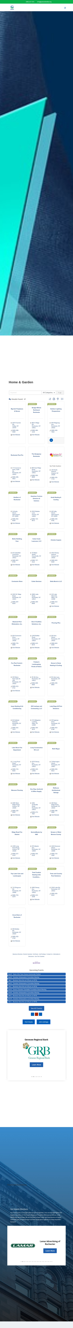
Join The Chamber (39, 956)
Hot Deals (35, 954)
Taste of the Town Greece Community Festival (26, 974)
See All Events (36, 1008)
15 (43, 1261)
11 (37, 1261)
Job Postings (42, 954)
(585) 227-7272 (30, 2)
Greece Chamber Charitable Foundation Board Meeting (29, 989)
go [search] (60, 392)
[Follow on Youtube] (36, 1014)
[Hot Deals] (51, 441)
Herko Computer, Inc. (36, 1048)
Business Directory (17, 954)
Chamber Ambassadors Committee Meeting (26, 977)
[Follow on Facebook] (32, 1014)
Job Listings (43, 1022)
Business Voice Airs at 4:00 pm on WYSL (25, 980)
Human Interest (50, 1242)
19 (50, 1261)
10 (35, 1261)
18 (48, 1261)
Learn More (36, 1055)
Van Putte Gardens (55, 466)
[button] (10, 399)
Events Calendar (27, 954)
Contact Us (49, 954)
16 (45, 1261)
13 (40, 1261)
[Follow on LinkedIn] (40, 1014)
